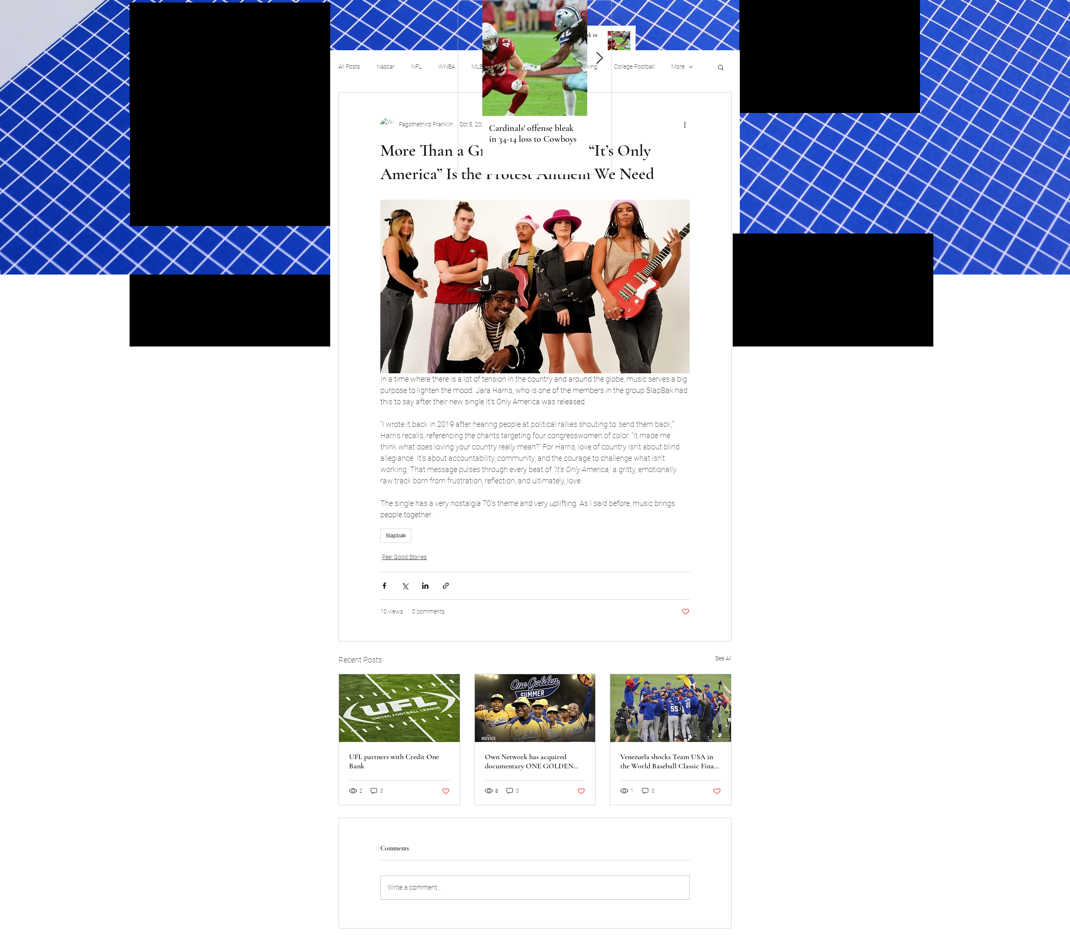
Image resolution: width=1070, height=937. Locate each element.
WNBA (446, 66)
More (678, 66)
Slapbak (396, 535)
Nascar (386, 66)
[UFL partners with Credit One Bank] (399, 708)
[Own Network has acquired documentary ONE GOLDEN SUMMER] (535, 708)
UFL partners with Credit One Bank (394, 761)
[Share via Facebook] (384, 586)
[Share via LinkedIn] (425, 586)
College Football (634, 66)
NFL (416, 66)
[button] (721, 67)
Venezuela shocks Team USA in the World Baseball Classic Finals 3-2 (669, 761)
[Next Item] (599, 58)
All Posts (349, 66)
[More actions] (685, 124)
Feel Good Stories (404, 557)
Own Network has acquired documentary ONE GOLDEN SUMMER (529, 761)
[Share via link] (446, 586)
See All (723, 658)
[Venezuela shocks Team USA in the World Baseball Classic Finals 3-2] (670, 708)
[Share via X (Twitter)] (405, 586)
